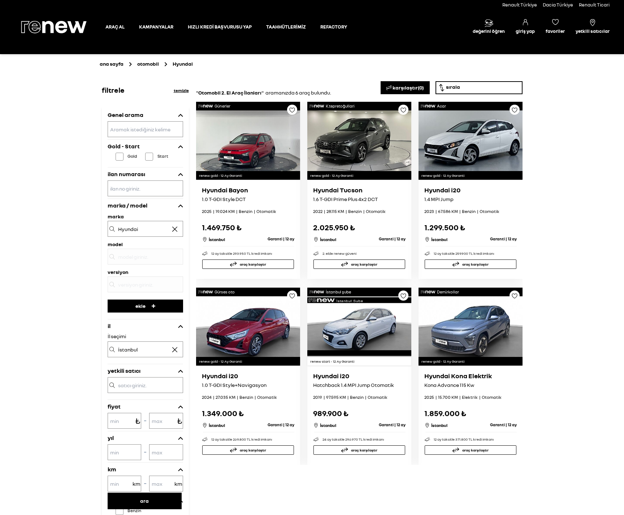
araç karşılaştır (253, 264)
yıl (111, 437)
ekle (140, 306)
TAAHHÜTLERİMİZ (286, 27)
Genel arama (125, 114)
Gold (132, 156)
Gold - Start (124, 146)
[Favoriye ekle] (292, 112)
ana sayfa (112, 64)
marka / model (127, 205)
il (109, 325)
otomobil (148, 64)
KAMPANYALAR (156, 27)
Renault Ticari (594, 5)
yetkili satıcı (124, 370)
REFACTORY (333, 27)
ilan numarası (126, 174)
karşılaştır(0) (408, 87)
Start (162, 156)
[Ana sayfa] (59, 27)
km (112, 469)
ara (144, 501)
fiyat (114, 406)
